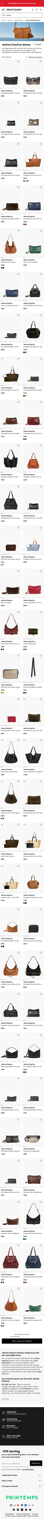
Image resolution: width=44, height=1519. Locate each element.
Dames (10, 20)
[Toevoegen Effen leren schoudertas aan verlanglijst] (18, 740)
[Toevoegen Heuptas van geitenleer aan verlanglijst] (41, 1119)
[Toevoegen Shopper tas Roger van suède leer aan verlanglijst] (41, 315)
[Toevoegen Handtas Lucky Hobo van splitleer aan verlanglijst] (18, 952)
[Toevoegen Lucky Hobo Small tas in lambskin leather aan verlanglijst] (18, 612)
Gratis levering (12, 1419)
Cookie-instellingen (23, 1514)
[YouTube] (30, 1509)
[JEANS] (27, 181)
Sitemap (35, 1514)
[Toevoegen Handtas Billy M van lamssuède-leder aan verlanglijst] (18, 486)
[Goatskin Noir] (24, 395)
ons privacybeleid (28, 1469)
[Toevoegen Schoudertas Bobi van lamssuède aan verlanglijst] (41, 1078)
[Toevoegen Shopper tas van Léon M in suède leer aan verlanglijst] (41, 143)
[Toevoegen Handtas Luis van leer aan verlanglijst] (18, 230)
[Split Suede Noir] (3, 267)
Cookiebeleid (9, 1514)
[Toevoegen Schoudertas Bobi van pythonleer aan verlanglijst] (18, 1119)
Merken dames (18, 20)
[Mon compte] (32, 9)
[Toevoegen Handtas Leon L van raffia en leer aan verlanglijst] (18, 866)
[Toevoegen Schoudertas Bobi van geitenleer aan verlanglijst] (41, 358)
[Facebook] (14, 1509)
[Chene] (26, 692)
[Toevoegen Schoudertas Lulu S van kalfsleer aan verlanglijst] (41, 486)
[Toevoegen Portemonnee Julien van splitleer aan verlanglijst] (18, 527)
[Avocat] (26, 1239)
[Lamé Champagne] (1, 692)
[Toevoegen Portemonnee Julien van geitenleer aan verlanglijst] (18, 655)
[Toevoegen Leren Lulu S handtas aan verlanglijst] (41, 230)
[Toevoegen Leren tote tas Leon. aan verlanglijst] (18, 824)
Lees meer (5, 1399)
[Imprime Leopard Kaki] (24, 649)
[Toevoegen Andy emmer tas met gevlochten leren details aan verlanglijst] (18, 781)
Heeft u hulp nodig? (14, 1436)
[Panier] (40, 9)
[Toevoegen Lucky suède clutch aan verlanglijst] (41, 612)
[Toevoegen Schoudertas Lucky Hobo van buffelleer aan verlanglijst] (41, 952)
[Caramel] (24, 181)
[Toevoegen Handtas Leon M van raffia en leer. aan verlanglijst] (41, 824)
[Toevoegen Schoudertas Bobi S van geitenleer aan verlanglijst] (18, 61)
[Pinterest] (26, 1509)
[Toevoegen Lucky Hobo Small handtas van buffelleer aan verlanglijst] (41, 1202)
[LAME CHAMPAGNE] (26, 395)
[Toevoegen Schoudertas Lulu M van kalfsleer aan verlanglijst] (18, 143)
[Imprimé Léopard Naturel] (26, 181)
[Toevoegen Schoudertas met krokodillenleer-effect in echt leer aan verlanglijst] (18, 402)
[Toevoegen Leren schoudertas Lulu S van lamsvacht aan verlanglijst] (18, 274)
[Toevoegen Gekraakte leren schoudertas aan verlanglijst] (18, 1245)
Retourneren (11, 1426)
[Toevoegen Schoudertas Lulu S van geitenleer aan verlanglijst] (41, 102)
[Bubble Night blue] (24, 224)
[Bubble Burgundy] (26, 224)
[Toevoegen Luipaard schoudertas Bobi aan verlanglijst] (18, 187)
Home (4, 20)
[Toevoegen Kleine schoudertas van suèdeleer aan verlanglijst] (18, 1035)
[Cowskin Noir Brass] (24, 692)
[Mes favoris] (36, 9)
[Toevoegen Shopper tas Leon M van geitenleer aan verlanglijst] (41, 527)
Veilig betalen (11, 1412)
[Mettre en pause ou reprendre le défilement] (2, 3)
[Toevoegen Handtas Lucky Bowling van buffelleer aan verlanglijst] (18, 994)
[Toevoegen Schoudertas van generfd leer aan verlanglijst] (41, 1288)
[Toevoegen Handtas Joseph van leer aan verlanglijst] (18, 445)
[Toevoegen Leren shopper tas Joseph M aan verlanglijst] (41, 740)
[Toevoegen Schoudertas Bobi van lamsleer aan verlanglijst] (18, 1160)
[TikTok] (22, 1509)
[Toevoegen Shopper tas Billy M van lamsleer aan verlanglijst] (41, 445)
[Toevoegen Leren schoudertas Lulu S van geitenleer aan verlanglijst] (41, 571)
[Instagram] (18, 1509)
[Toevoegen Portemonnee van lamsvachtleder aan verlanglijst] (41, 909)
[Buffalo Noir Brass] (24, 1239)
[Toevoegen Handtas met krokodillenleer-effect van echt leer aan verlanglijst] (41, 1160)
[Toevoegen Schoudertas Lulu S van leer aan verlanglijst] (18, 102)
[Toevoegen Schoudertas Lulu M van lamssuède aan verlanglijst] (41, 187)
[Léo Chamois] (3, 565)
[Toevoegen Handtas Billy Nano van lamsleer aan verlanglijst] (41, 274)
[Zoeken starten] (4, 15)
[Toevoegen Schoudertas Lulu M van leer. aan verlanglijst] (41, 781)
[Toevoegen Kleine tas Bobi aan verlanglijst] (18, 571)
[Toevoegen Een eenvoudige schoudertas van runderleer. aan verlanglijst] (41, 655)
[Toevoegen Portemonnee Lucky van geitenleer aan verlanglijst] (18, 699)
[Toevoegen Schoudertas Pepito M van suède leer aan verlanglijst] (18, 909)
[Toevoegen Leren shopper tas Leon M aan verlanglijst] (18, 358)
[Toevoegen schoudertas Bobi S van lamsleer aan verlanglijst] (18, 315)
